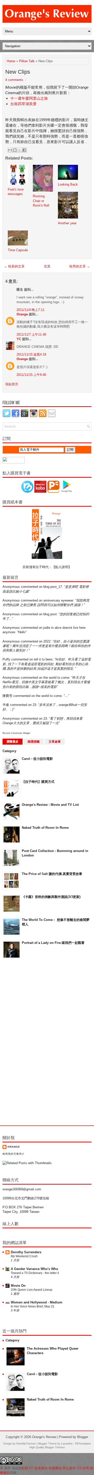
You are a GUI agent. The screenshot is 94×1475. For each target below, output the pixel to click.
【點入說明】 (61, 567)
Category (9, 751)
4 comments (14, 80)
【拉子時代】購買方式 (38, 782)
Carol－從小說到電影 (37, 759)
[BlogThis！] (14, 150)
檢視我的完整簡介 (14, 1153)
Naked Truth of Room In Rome (45, 828)
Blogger (82, 1437)
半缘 (6, 705)
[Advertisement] (23, 1042)
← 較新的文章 (14, 266)
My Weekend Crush (24, 1256)
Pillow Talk (27, 61)
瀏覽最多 (13, 741)
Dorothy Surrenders (26, 1252)
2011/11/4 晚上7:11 (30, 310)
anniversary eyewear (58, 600)
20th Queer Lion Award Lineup (31, 1289)
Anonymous (11, 587)
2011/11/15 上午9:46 (31, 375)
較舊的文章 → (79, 266)
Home (11, 61)
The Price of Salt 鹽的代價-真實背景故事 (52, 874)
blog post (50, 614)
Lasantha (66, 1443)
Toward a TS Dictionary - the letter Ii (35, 1273)
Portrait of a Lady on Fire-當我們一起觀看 (53, 943)
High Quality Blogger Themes (47, 1447)
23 (34, 705)
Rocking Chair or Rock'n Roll (41, 200)
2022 (46, 641)
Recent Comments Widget (16, 733)
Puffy (6, 659)
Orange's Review (44, 1437)
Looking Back (68, 184)
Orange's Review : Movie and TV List (50, 805)
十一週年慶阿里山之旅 (29, 98)
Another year (67, 223)
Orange (22, 314)
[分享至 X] (19, 150)
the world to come (56, 677)
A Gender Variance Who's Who (34, 1269)
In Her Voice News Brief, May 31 (32, 1306)
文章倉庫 (55, 741)
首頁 (47, 266)
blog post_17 (52, 587)
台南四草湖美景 (23, 104)
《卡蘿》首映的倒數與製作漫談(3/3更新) (51, 897)
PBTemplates (83, 1443)
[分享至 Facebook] (24, 150)
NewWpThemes (26, 1443)
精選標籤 (34, 741)
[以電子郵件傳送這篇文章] (10, 150)
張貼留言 (11, 384)
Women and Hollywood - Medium (36, 1302)
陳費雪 (7, 696)
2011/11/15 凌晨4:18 (31, 354)
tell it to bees (43, 659)
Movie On (18, 1285)
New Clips (17, 72)
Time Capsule (18, 250)
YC (19, 339)
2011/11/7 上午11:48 (31, 334)
